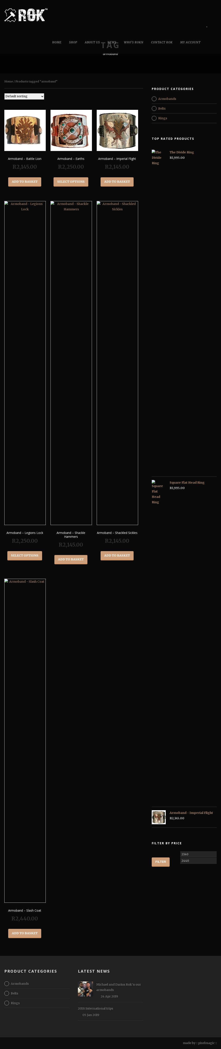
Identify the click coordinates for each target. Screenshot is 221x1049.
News (111, 42)
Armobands (167, 99)
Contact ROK (162, 42)
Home (57, 42)
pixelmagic (206, 1043)
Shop (73, 42)
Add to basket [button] (25, 182)
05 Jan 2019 (90, 1015)
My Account (190, 42)
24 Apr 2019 (109, 996)
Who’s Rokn (134, 42)
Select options (71, 182)
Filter (160, 861)
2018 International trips (95, 1008)
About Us (92, 42)
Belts (162, 108)
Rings (162, 118)
